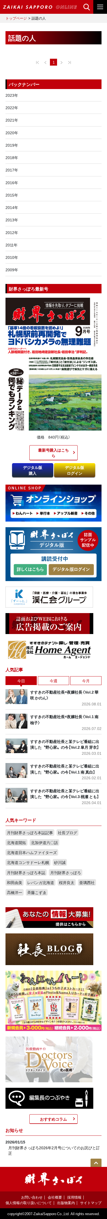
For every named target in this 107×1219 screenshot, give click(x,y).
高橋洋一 (14, 892)
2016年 (11, 182)
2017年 (11, 170)
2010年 (11, 257)
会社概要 (55, 1197)
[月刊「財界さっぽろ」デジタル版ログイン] (71, 570)
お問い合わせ (32, 1197)
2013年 (11, 219)
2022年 (11, 107)
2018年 (11, 157)
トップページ (16, 18)
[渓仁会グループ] (49, 596)
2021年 (11, 120)
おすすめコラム (53, 1119)
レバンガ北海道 (40, 882)
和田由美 (14, 882)
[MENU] (100, 7)
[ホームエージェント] (49, 649)
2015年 (11, 195)
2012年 (11, 232)
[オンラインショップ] (53, 502)
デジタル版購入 (32, 470)
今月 (86, 680)
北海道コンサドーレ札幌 (28, 862)
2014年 (11, 207)
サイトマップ (91, 1202)
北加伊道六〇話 (44, 842)
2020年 (11, 132)
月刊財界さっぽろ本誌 (26, 872)
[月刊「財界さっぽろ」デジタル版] (30, 570)
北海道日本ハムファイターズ (32, 852)
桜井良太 (66, 882)
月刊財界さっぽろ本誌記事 (30, 832)
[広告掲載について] (49, 623)
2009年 (11, 269)
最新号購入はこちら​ (53, 452)
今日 (21, 680)
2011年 (11, 245)
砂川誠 (60, 862)
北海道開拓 (16, 842)
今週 (53, 680)
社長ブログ (67, 832)
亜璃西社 (87, 882)
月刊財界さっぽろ (65, 872)
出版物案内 (66, 1202)
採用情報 (74, 1197)
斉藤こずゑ (36, 892)
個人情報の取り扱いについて (28, 1202)
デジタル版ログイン (74, 470)
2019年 (11, 145)
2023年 (11, 95)
